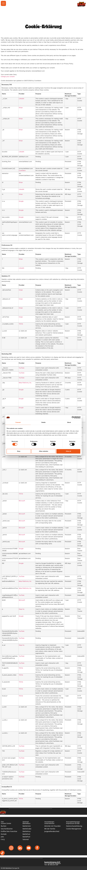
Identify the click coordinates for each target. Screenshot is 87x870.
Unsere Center (6, 823)
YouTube (21, 368)
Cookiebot (37, 80)
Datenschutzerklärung (74, 826)
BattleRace (26, 823)
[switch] (34, 444)
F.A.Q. (3, 839)
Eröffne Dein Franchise (9, 831)
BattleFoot (26, 834)
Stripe (21, 107)
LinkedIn (21, 98)
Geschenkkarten (7, 829)
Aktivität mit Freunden (52, 826)
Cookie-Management (73, 829)
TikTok (21, 324)
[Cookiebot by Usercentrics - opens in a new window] (73, 417)
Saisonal (26, 839)
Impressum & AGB (72, 823)
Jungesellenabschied (51, 831)
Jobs (2, 837)
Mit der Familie (49, 829)
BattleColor (27, 826)
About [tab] (69, 422)
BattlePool (26, 837)
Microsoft (22, 501)
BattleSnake (27, 829)
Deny (18, 451)
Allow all (68, 451)
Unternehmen (49, 823)
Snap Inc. (22, 609)
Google (21, 201)
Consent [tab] (18, 422)
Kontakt (4, 834)
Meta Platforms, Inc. (25, 382)
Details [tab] (43, 422)
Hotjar (21, 290)
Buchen (3, 826)
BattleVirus (27, 831)
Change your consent (8, 76)
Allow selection (43, 451)
